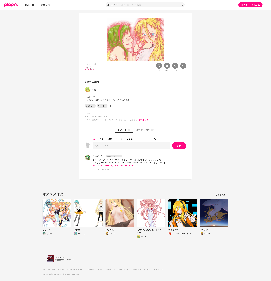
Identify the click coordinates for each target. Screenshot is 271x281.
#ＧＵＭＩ (90, 106)
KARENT (147, 269)
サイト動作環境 (48, 269)
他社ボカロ (143, 120)
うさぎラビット (99, 156)
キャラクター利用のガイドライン (71, 269)
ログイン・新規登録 (250, 4)
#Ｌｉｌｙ (102, 106)
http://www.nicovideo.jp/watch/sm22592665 (113, 165)
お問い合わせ (123, 269)
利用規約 (91, 269)
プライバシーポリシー (106, 269)
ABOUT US (158, 269)
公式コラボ (44, 4)
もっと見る (220, 194)
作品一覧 (29, 4)
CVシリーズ (136, 269)
